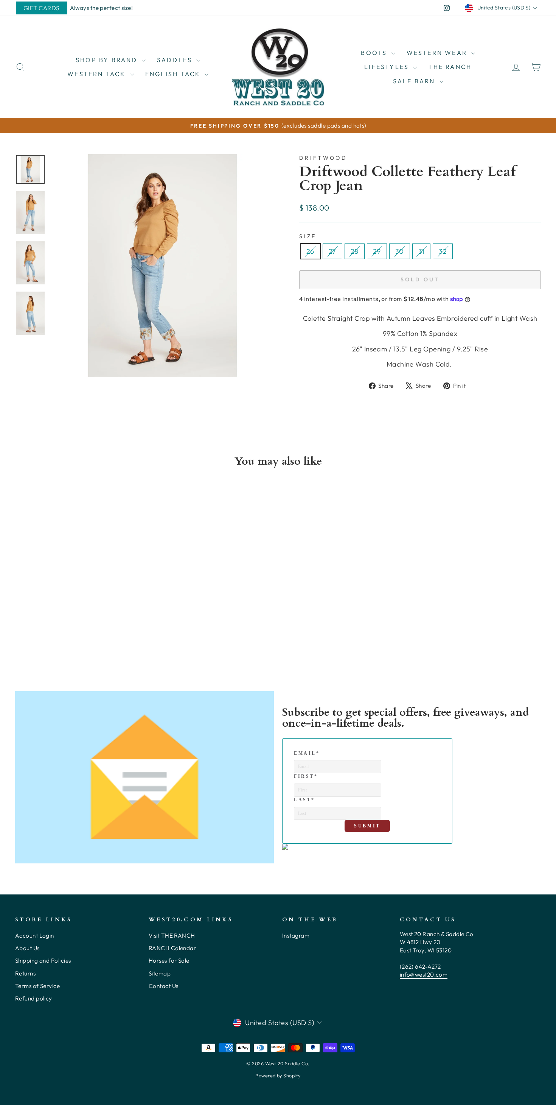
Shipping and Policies (43, 960)
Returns (25, 973)
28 (355, 251)
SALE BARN (415, 81)
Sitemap (160, 973)
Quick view (78, 602)
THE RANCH (450, 66)
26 (310, 251)
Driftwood (323, 158)
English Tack (174, 74)
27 (332, 251)
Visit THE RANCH (172, 935)
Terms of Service (37, 986)
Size (307, 236)
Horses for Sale (169, 960)
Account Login (34, 935)
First (306, 776)
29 (377, 251)
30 (399, 251)
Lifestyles (387, 66)
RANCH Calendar (172, 948)
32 (443, 251)
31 (421, 251)
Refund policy (33, 998)
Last (304, 799)
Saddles (176, 60)
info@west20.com (424, 974)
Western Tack (97, 74)
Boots (375, 52)
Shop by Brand (108, 60)
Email (307, 753)
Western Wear (438, 52)
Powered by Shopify (277, 1075)
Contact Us (164, 986)
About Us (27, 948)
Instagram (295, 935)
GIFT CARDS (41, 8)
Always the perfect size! (101, 7)
